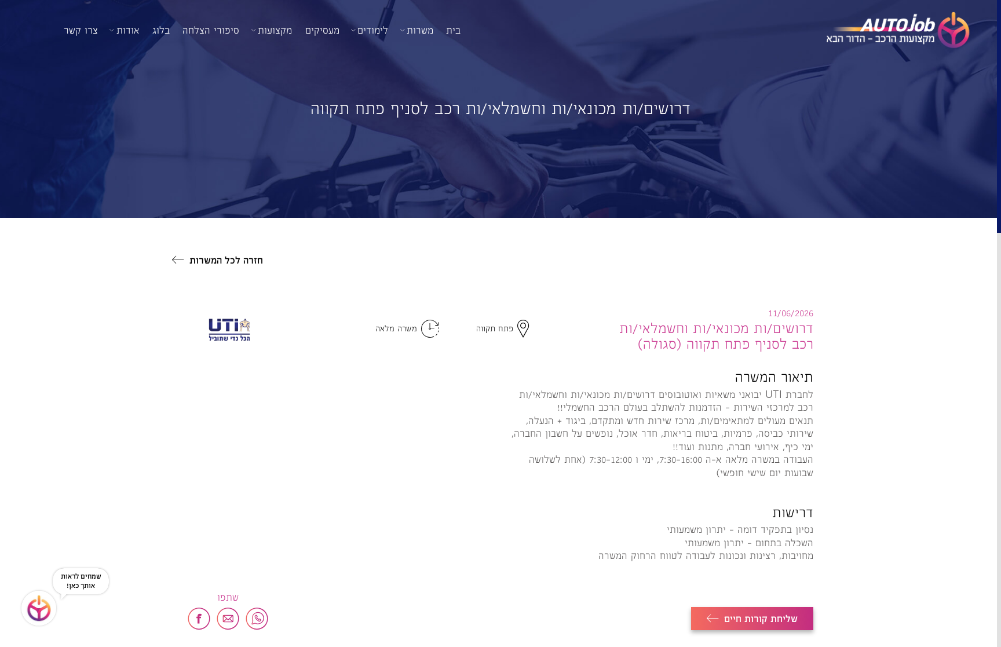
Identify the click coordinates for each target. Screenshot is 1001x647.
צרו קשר (81, 30)
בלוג (161, 30)
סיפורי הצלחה (210, 30)
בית (453, 30)
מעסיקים (322, 30)
